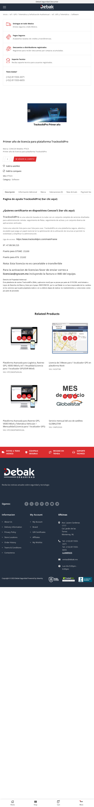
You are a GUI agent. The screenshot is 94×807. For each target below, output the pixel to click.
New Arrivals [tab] (71, 192)
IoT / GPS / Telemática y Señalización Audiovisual (30, 14)
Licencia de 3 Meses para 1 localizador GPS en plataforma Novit (70, 364)
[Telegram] (57, 504)
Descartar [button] (54, 1)
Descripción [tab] (10, 192)
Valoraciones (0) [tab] (56, 192)
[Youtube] (52, 504)
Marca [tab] (43, 192)
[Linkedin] (47, 504)
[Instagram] (37, 504)
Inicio (5, 14)
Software (75, 14)
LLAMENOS (67, 553)
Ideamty (40, 578)
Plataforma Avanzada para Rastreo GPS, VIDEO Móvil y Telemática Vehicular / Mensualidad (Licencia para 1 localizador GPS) (24, 423)
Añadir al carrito (26, 159)
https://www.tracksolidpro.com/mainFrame (36, 239)
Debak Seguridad (21, 578)
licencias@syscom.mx (16, 273)
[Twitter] (32, 504)
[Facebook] (26, 504)
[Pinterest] (42, 504)
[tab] (10, 192)
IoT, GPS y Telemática (60, 14)
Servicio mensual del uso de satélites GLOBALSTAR (66, 422)
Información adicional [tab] (27, 192)
